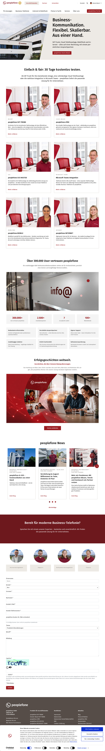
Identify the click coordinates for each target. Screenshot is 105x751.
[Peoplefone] (12, 4)
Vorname (9, 591)
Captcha (9, 658)
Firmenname (9, 578)
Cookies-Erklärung (59, 723)
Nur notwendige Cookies (92, 739)
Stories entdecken (52, 428)
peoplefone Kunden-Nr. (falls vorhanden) (18, 617)
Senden (10, 687)
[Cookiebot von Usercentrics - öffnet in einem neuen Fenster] (10, 748)
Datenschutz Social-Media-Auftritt (63, 719)
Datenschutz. (73, 741)
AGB (55, 721)
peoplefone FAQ (82, 719)
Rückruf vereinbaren (15, 722)
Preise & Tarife (56, 11)
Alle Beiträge (52, 507)
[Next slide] (97, 466)
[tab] (49, 502)
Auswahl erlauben (92, 734)
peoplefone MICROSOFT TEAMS (39, 723)
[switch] (44, 748)
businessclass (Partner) (84, 723)
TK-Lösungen (7, 11)
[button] (7, 668)
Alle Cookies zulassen (92, 729)
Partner (44, 3)
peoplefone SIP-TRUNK (36, 714)
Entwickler (55, 3)
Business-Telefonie (22, 11)
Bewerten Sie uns (11, 720)
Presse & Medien (83, 717)
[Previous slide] (8, 466)
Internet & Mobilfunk (40, 11)
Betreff (8, 632)
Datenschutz (57, 717)
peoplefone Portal (94, 11)
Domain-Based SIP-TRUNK (37, 717)
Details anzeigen (82, 748)
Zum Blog (13, 496)
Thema (8, 625)
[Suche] (87, 3)
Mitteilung (9, 638)
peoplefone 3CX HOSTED (37, 721)
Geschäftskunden (31, 3)
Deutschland (96, 3)
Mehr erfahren (12, 134)
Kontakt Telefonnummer (13, 610)
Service (67, 11)
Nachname (9, 598)
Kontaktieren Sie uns (12, 718)
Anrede (8, 585)
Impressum (57, 714)
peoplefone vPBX (35, 719)
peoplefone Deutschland (62, 53)
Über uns (76, 11)
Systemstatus (82, 721)
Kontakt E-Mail (10, 604)
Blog (79, 714)
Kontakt (82, 3)
